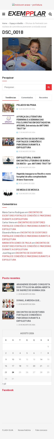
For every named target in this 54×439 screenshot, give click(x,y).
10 (13, 359)
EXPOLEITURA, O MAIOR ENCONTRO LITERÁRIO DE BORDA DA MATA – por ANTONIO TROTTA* (33, 160)
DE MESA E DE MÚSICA (27, 190)
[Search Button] (49, 87)
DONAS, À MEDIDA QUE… (28, 300)
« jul (4, 383)
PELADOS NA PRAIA (26, 105)
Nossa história (24, 430)
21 (41, 366)
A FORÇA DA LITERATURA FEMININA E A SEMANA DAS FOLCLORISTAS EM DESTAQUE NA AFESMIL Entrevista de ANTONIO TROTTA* (33, 122)
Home (4, 23)
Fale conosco (41, 430)
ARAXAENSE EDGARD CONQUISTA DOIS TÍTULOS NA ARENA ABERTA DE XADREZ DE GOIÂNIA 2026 (33, 287)
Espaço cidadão (16, 23)
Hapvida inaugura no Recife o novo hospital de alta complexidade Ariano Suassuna (33, 177)
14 (41, 359)
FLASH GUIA (7, 430)
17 (13, 366)
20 (34, 366)
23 (6, 372)
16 (6, 366)
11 (20, 359)
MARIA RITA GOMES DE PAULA (17, 243)
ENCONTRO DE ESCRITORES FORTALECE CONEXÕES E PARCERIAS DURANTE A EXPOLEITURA (26, 215)
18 (20, 366)
